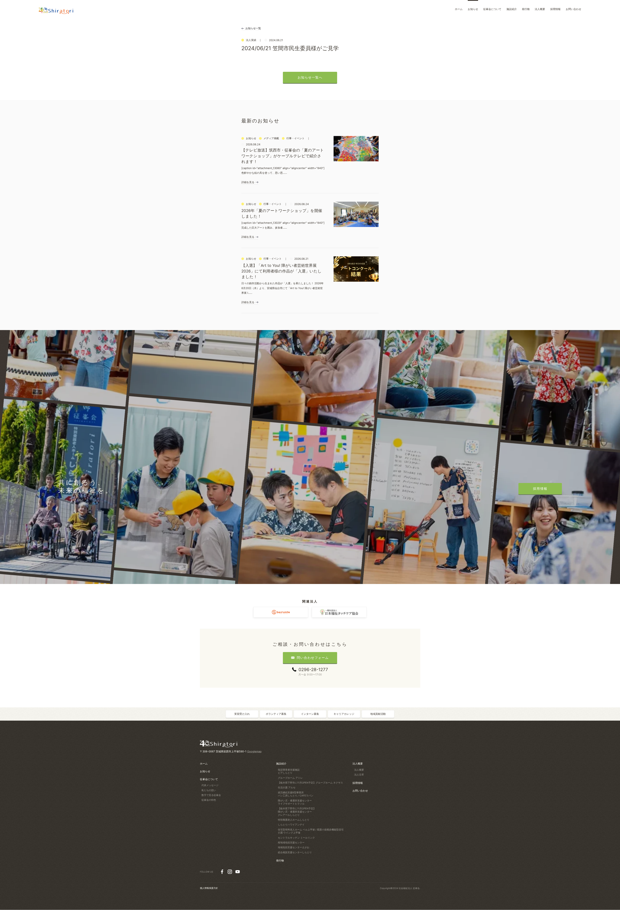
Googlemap (254, 751)
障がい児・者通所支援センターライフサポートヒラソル (295, 802)
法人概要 (357, 763)
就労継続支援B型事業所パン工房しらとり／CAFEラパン (295, 794)
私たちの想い (209, 790)
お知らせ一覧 (253, 28)
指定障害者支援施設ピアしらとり (289, 771)
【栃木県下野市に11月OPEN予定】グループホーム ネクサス (310, 782)
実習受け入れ (242, 713)
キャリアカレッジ (344, 713)
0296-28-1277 (313, 669)
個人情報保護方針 (209, 888)
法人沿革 (359, 774)
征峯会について (209, 779)
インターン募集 (310, 713)
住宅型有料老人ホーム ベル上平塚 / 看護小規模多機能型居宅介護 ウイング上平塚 (311, 831)
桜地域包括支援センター (291, 842)
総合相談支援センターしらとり (295, 852)
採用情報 (357, 782)
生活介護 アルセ (286, 787)
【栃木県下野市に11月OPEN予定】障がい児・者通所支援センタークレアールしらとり (297, 811)
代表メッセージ (210, 785)
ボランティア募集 (276, 713)
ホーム (204, 763)
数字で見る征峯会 (211, 795)
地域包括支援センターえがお (293, 847)
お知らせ (205, 771)
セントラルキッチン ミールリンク (296, 837)
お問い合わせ (360, 790)
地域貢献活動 (378, 713)
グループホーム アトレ (290, 777)
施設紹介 (281, 763)
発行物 (280, 860)
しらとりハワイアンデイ (291, 824)
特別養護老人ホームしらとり (293, 819)
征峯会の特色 (209, 800)
